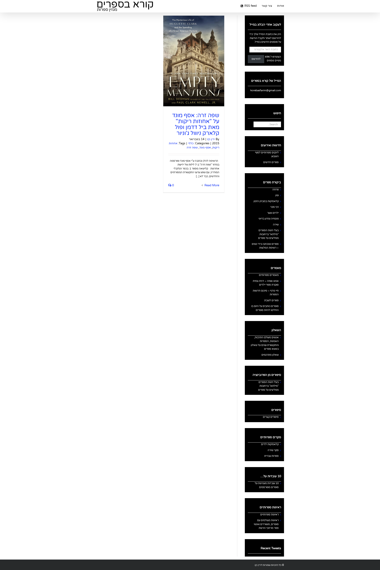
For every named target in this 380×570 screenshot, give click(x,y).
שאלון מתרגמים (270, 354)
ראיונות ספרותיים (269, 514)
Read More (211, 185)
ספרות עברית (271, 456)
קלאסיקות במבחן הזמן (266, 201)
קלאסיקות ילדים (270, 444)
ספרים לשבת (271, 300)
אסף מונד (205, 147)
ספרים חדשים (271, 162)
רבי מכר (274, 207)
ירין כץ (211, 139)
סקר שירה (273, 450)
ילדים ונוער (273, 213)
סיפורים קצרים (271, 417)
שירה (276, 224)
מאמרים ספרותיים (269, 275)
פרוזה (275, 189)
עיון (277, 195)
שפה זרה (192, 147)
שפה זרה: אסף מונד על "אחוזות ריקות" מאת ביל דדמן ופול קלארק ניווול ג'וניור (195, 124)
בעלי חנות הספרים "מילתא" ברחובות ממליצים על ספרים (268, 234)
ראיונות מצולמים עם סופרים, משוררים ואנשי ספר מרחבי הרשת (266, 524)
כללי (191, 143)
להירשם (256, 59)
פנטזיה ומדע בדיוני (268, 218)
